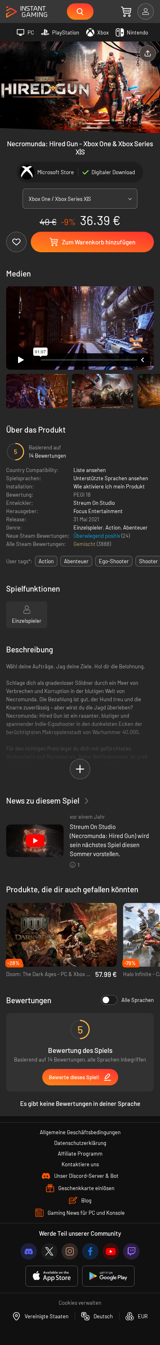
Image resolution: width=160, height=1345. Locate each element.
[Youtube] (111, 1251)
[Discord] (29, 1251)
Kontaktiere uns (80, 1164)
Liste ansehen (89, 470)
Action (113, 527)
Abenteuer (135, 527)
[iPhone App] (51, 1276)
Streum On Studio (94, 503)
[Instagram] (70, 1251)
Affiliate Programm (80, 1153)
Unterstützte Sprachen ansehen (110, 478)
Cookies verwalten (80, 1302)
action (46, 561)
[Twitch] (131, 1251)
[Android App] (108, 1276)
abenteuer (76, 561)
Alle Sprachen (137, 1000)
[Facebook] (90, 1251)
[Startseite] (26, 12)
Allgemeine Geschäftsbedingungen (80, 1132)
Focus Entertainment (98, 511)
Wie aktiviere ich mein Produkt (109, 486)
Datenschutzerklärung (80, 1143)
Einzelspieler (88, 527)
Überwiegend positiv (97, 535)
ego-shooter (114, 561)
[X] (49, 1251)
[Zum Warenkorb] (126, 11)
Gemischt (85, 544)
